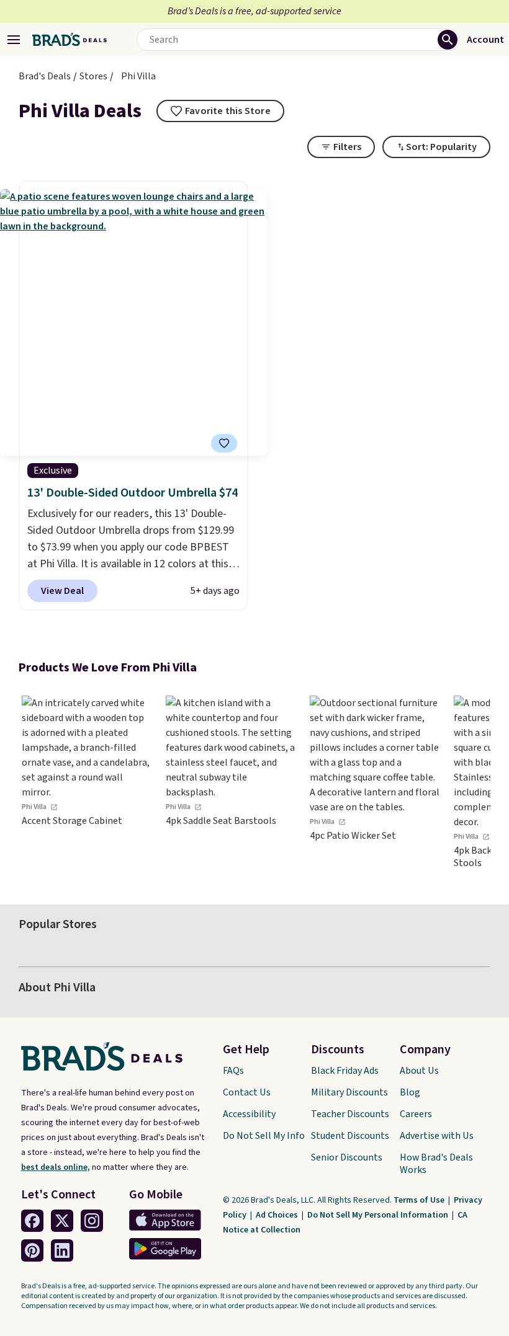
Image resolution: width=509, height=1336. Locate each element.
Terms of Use (420, 1200)
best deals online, (55, 1167)
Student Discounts (350, 1136)
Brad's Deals (45, 76)
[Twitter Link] (62, 1220)
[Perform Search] (447, 40)
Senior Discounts (346, 1157)
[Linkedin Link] (62, 1250)
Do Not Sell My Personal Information (378, 1215)
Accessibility (249, 1114)
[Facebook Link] (32, 1220)
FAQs (233, 1070)
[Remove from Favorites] (224, 443)
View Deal (62, 591)
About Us (419, 1070)
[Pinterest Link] (32, 1250)
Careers (416, 1114)
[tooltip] (220, 111)
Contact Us (247, 1092)
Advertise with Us (437, 1136)
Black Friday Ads (345, 1070)
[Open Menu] (13, 39)
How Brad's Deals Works (436, 1163)
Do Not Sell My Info (264, 1136)
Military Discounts (349, 1092)
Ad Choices (278, 1215)
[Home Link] (69, 39)
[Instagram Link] (91, 1220)
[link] (87, 782)
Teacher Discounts (350, 1114)
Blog (410, 1092)
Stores (93, 76)
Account (485, 39)
